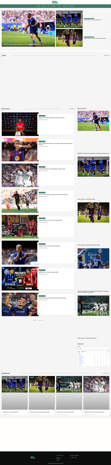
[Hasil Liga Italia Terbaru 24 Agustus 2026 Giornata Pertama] (20, 200)
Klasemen (81, 344)
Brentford (80, 364)
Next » (42, 320)
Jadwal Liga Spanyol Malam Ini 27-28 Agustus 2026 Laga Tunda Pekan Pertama (56, 144)
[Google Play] (76, 457)
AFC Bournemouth (81, 360)
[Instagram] (70, 457)
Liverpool (80, 359)
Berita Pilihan (6, 109)
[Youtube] (72, 457)
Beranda (58, 457)
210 (39, 320)
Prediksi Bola (6, 373)
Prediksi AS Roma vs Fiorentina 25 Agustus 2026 (50, 220)
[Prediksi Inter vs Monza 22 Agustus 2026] (20, 278)
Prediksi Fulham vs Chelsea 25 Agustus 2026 (49, 246)
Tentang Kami (59, 458)
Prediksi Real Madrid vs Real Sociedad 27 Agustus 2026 (52, 169)
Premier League (84, 351)
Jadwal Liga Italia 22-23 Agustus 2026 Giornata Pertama (52, 298)
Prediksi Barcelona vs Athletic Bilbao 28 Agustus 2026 (88, 245)
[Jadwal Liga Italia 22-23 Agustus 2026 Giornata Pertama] (20, 304)
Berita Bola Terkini (42, 115)
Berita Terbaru (82, 108)
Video (4, 55)
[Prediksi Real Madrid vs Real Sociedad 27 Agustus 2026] (20, 175)
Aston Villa (80, 358)
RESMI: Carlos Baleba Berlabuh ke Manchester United (51, 117)
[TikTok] (74, 457)
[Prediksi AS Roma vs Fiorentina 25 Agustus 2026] (20, 226)
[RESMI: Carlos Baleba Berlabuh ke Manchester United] (20, 124)
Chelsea (80, 365)
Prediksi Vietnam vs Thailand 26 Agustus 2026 (87, 338)
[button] (49, 6)
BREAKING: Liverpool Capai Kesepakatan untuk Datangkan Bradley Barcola (93, 153)
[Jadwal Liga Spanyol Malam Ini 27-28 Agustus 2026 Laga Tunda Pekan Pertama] (20, 149)
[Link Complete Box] (28, 29)
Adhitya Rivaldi (41, 119)
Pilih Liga (79, 346)
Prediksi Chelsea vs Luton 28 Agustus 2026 (86, 199)
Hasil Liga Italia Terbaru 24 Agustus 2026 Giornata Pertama (53, 194)
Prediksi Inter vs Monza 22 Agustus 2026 (48, 272)
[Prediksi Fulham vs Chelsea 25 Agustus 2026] (20, 252)
